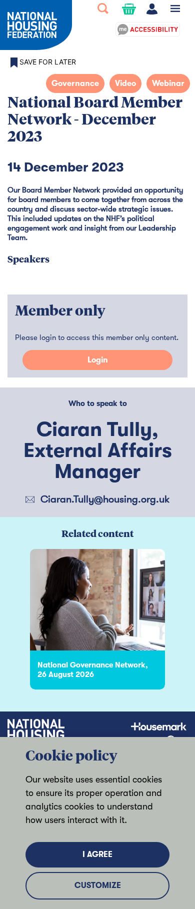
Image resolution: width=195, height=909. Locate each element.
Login (98, 360)
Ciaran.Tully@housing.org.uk (105, 499)
